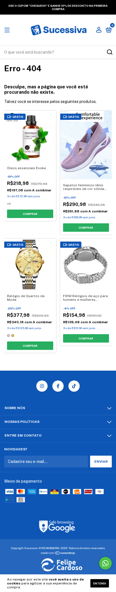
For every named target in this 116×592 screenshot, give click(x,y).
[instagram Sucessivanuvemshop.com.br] (42, 386)
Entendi (99, 583)
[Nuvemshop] (58, 553)
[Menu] (8, 30)
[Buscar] (109, 52)
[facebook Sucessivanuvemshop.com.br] (58, 386)
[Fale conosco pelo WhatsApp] (105, 563)
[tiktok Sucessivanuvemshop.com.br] (74, 386)
